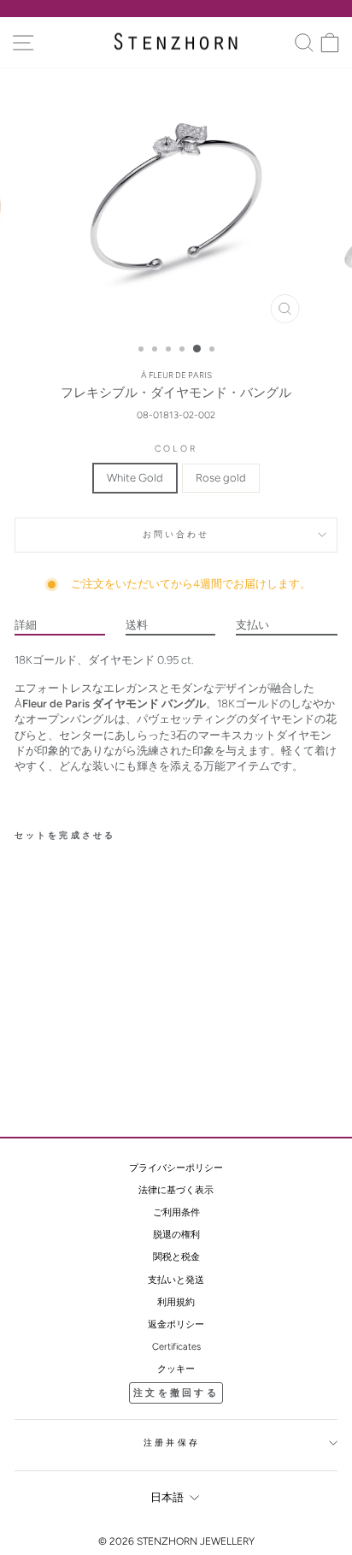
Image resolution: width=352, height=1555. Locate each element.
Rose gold (221, 477)
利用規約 (176, 1302)
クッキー (176, 1369)
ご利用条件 (176, 1212)
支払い (252, 624)
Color (176, 448)
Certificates (176, 1346)
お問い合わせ (176, 534)
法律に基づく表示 (176, 1190)
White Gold (135, 477)
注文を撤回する (176, 1392)
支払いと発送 (176, 1280)
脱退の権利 (176, 1234)
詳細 (26, 624)
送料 (137, 624)
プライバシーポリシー (176, 1168)
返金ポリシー (176, 1324)
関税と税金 (176, 1256)
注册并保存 (172, 1442)
